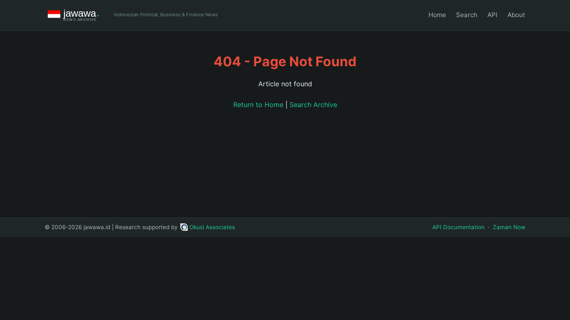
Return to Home (258, 104)
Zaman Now (509, 227)
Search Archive (313, 104)
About (516, 15)
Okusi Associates (212, 227)
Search (466, 15)
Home (437, 15)
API (492, 15)
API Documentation (458, 227)
